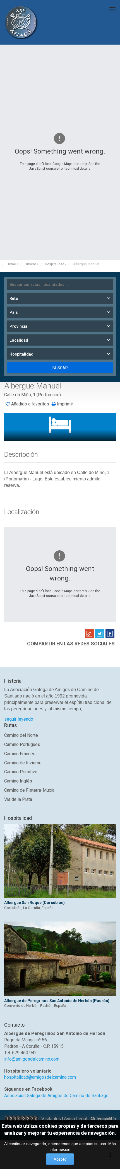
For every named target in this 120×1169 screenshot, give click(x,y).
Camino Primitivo (20, 771)
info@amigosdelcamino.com (31, 1059)
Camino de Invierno (23, 762)
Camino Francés (19, 753)
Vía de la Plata (18, 799)
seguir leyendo (18, 719)
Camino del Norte (21, 735)
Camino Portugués (22, 744)
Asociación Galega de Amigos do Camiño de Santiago (56, 1095)
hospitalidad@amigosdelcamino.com (40, 1077)
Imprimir (64, 404)
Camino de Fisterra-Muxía (29, 790)
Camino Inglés (18, 781)
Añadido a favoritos (30, 404)
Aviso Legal (75, 1118)
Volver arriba (103, 1118)
